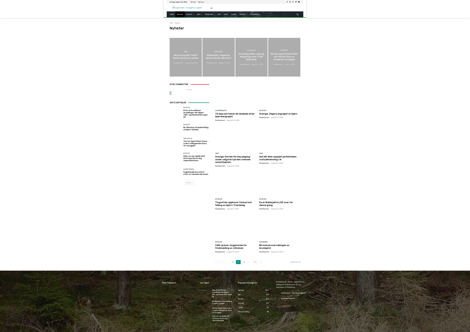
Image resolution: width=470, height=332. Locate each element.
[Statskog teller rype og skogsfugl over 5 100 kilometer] (251, 57)
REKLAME (174, 33)
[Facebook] (287, 1)
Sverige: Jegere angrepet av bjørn (278, 113)
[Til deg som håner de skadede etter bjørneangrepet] (235, 94)
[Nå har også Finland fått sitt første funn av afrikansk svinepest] (284, 57)
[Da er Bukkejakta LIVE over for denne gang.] (279, 183)
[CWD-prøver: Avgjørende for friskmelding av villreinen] (235, 226)
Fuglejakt (251, 50)
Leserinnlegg (221, 110)
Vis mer (188, 183)
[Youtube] (298, 1)
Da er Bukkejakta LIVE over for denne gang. (276, 204)
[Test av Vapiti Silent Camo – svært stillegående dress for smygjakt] (176, 142)
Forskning (263, 242)
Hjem (171, 23)
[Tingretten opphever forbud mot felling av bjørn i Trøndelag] (235, 183)
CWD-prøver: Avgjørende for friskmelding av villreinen (231, 246)
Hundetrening (188, 169)
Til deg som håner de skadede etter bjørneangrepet (235, 115)
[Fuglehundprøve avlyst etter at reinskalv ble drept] (176, 172)
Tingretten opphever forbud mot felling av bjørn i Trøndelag (233, 204)
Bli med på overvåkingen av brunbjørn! (274, 246)
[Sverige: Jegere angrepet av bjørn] (279, 94)
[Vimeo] (295, 1)
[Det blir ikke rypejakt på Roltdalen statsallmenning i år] (279, 137)
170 (255, 262)
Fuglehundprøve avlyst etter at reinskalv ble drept (195, 173)
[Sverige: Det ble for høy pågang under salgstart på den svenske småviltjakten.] (235, 137)
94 (233, 262)
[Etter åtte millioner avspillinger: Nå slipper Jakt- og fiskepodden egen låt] (176, 112)
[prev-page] (217, 262)
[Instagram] (290, 1)
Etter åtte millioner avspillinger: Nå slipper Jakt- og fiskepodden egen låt (195, 113)
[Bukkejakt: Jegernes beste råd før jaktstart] (218, 57)
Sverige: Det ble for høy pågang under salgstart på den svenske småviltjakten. (232, 159)
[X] (293, 1)
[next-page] (261, 262)
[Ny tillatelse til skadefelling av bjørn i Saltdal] (176, 127)
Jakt (186, 51)
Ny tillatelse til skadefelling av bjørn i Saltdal (195, 128)
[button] (297, 14)
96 (244, 262)
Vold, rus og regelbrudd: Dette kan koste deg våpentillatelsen (194, 158)
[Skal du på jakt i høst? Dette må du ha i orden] (186, 57)
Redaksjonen (220, 120)
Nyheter (284, 50)
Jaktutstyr (187, 138)
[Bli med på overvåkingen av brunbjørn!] (279, 226)
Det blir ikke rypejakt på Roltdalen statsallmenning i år (278, 158)
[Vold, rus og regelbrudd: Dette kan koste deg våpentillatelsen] (176, 157)
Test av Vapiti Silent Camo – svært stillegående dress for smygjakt (196, 143)
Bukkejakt (218, 51)
